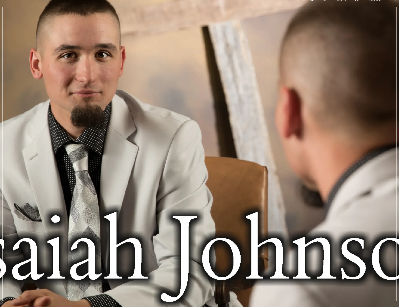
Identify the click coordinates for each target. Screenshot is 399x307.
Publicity (393, 1)
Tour (324, 1)
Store (357, 1)
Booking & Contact (374, 1)
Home (299, 1)
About (312, 1)
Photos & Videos (341, 1)
